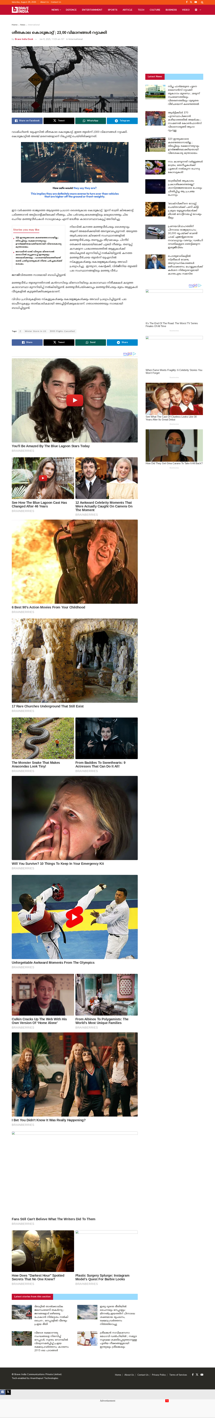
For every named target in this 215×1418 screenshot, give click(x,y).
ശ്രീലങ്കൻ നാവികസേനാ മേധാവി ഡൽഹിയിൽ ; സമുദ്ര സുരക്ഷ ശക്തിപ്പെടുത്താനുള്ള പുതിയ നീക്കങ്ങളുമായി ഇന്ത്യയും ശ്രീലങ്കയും (118, 1340)
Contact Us (56, 2)
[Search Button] (202, 2)
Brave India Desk (24, 39)
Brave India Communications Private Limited (37, 1374)
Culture (155, 9)
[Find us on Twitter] (197, 1375)
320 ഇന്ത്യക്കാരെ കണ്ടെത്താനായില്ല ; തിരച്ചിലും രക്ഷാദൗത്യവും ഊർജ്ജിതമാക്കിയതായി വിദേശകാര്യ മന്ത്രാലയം (183, 146)
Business (171, 9)
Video (186, 9)
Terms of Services (178, 1375)
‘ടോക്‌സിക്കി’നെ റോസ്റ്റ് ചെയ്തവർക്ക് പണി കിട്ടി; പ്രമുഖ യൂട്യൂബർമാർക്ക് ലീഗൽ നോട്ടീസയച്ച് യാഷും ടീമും (185, 210)
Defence (71, 9)
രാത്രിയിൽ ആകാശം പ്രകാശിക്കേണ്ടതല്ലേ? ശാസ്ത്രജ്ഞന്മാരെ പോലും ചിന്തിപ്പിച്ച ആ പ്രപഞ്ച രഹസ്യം (185, 188)
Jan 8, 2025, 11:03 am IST (51, 39)
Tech (141, 9)
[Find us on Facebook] (193, 1375)
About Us (44, 2)
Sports (112, 9)
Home (14, 25)
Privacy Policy (159, 1375)
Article (127, 9)
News (55, 9)
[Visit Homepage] (20, 10)
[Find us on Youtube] (202, 1375)
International (34, 25)
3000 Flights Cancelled (62, 331)
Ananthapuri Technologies (44, 1378)
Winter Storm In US (35, 331)
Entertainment (92, 9)
